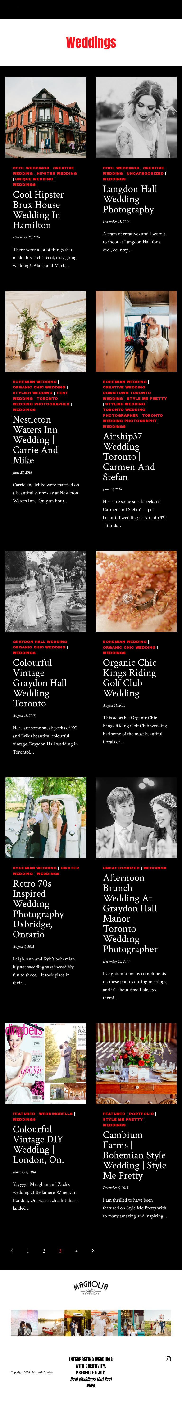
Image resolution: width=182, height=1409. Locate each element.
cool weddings (31, 168)
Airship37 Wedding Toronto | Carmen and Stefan (129, 457)
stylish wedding (33, 393)
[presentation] (45, 117)
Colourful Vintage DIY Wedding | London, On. (38, 1144)
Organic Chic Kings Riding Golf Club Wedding (129, 678)
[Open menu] (171, 9)
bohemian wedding (35, 382)
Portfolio (141, 1114)
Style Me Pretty (147, 399)
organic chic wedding (39, 387)
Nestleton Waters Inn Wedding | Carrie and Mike (35, 440)
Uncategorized (145, 173)
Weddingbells (56, 1114)
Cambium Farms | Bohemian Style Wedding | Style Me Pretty (134, 1155)
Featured (24, 1114)
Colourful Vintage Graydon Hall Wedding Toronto (40, 683)
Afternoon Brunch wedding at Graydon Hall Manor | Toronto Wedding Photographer (130, 913)
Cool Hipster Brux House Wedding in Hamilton (38, 210)
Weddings (24, 185)
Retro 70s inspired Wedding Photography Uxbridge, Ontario (38, 909)
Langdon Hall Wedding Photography (130, 199)
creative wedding (124, 387)
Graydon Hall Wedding (40, 642)
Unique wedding (34, 179)
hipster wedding (57, 173)
